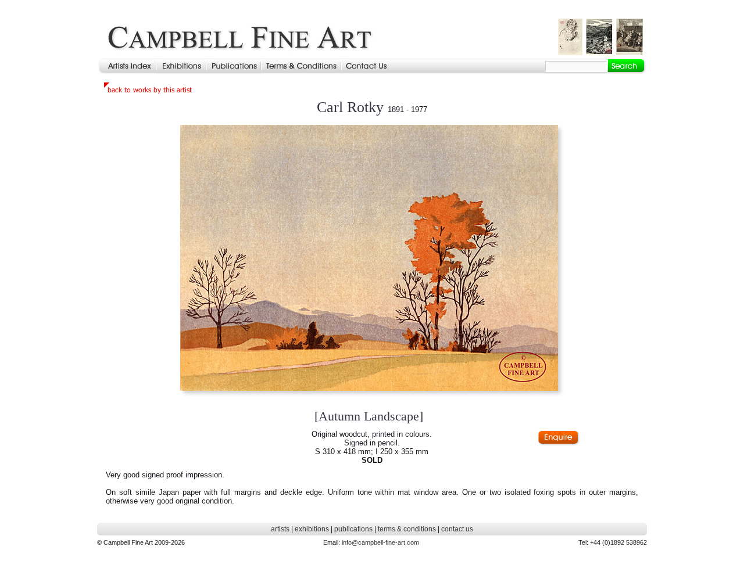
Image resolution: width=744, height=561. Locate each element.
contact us (457, 529)
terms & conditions (407, 529)
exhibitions (312, 529)
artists (280, 529)
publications (353, 529)
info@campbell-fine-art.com (380, 542)
